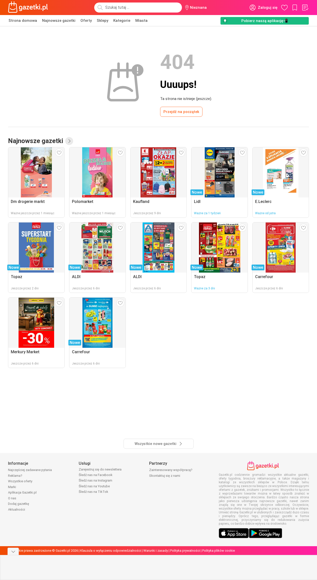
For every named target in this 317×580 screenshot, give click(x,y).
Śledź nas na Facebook (96, 475)
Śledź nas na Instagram (95, 480)
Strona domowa (23, 20)
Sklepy (102, 20)
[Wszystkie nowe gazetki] (69, 141)
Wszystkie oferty (20, 481)
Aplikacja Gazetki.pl (22, 492)
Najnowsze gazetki (58, 20)
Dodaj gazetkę (18, 504)
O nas (12, 498)
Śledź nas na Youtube (94, 486)
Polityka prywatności (185, 550)
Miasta (141, 20)
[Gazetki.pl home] (29, 7)
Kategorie (121, 20)
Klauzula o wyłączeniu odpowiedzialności (110, 550)
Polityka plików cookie (218, 550)
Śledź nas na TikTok (93, 492)
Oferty (86, 20)
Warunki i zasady (155, 550)
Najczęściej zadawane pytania (30, 470)
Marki (12, 487)
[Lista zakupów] (305, 8)
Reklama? (15, 476)
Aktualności (16, 509)
